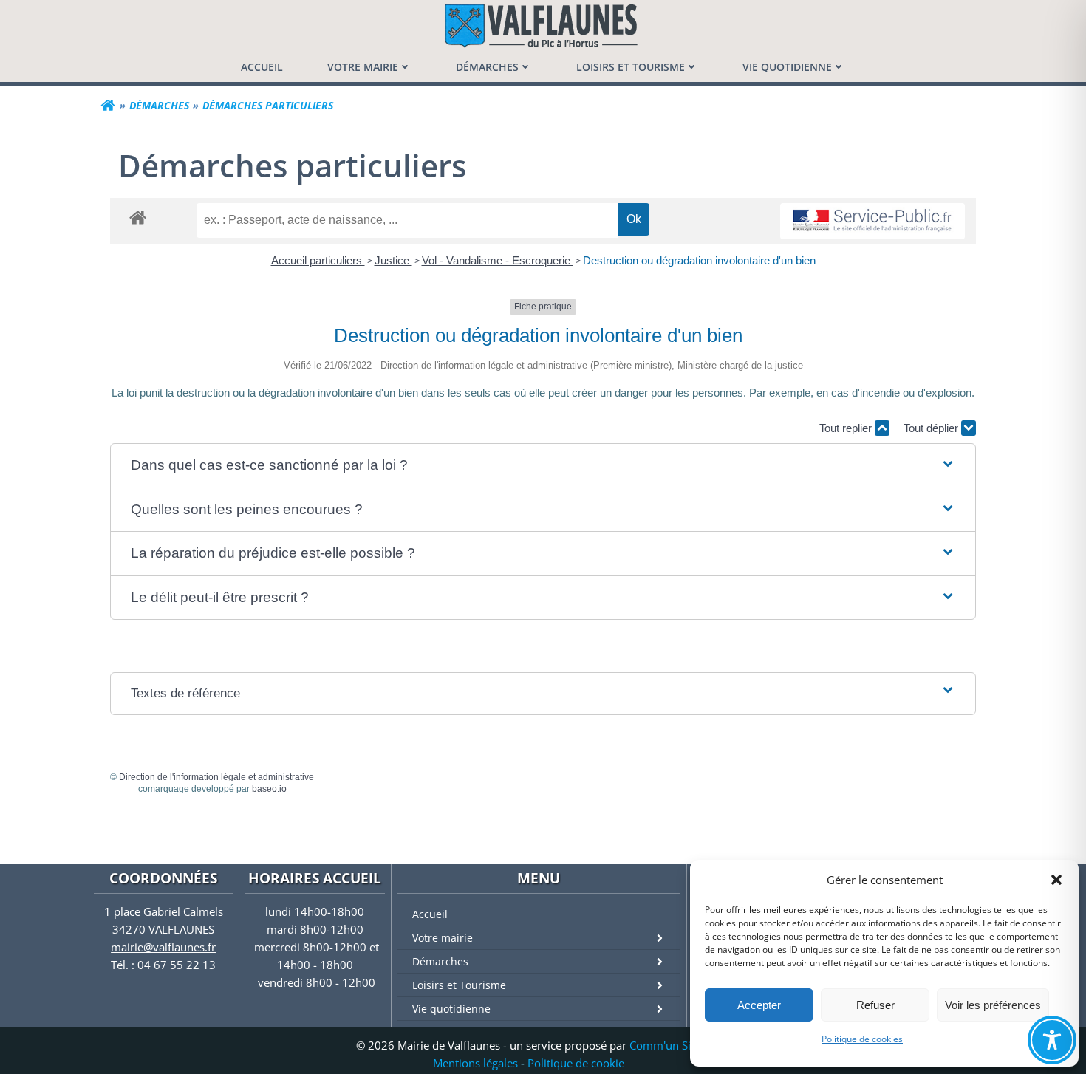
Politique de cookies (862, 1039)
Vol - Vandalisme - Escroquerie (497, 260)
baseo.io (269, 789)
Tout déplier (932, 428)
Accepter (759, 1005)
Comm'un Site (664, 1045)
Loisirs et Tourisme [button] (630, 67)
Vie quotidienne (451, 1009)
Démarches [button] (487, 67)
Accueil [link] (262, 67)
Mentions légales (475, 1063)
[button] (1056, 879)
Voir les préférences (993, 1005)
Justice (393, 260)
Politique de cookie (575, 1063)
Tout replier (847, 428)
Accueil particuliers (318, 260)
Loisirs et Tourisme (459, 985)
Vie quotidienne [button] (787, 67)
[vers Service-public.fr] (872, 221)
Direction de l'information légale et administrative (216, 777)
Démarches (440, 961)
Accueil (430, 914)
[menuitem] (262, 67)
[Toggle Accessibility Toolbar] (1052, 1040)
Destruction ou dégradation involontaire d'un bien (699, 260)
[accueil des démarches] (137, 216)
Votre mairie (442, 938)
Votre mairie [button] (362, 67)
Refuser (875, 1005)
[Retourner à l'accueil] (108, 106)
